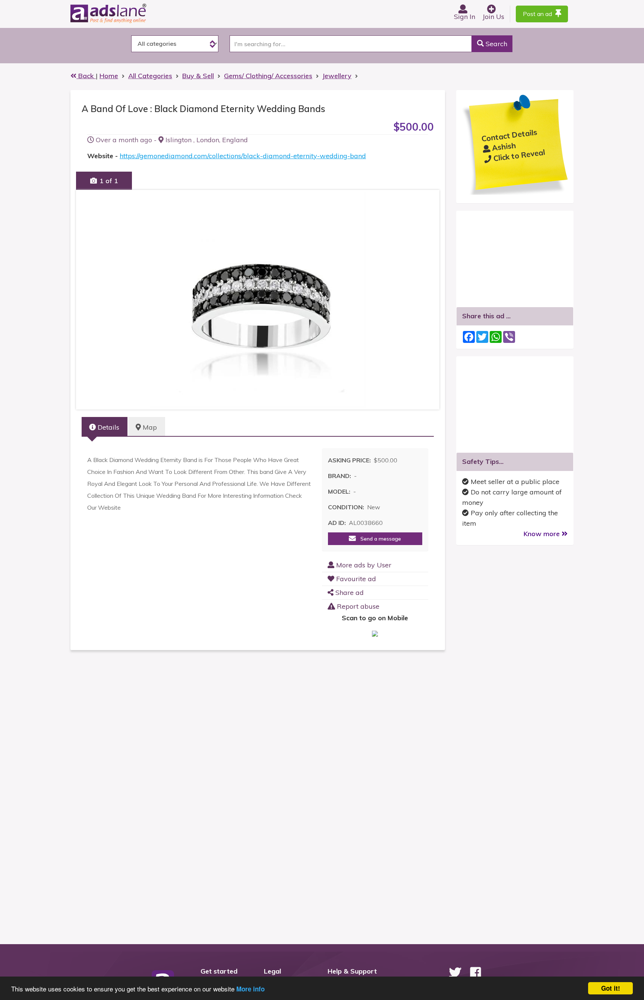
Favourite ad (355, 578)
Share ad (349, 592)
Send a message (378, 538)
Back (86, 75)
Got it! (610, 988)
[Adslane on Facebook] (475, 972)
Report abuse (357, 606)
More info (250, 988)
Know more (543, 533)
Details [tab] (107, 427)
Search (495, 43)
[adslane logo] (120, 13)
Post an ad (538, 13)
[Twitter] (455, 972)
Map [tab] (149, 427)
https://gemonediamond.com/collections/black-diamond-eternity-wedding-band (243, 156)
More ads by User (362, 565)
